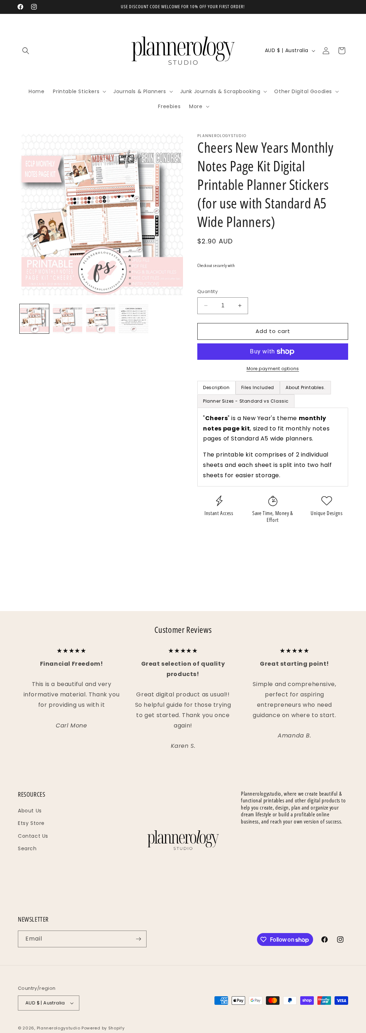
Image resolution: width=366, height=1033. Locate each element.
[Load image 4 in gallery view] (133, 318)
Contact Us (33, 836)
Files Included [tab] (257, 387)
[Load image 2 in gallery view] (67, 318)
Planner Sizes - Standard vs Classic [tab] (246, 401)
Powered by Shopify (103, 1028)
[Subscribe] (138, 939)
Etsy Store (31, 823)
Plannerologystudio (58, 1028)
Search (27, 848)
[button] (26, 51)
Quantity (207, 291)
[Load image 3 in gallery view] (100, 318)
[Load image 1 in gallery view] (34, 318)
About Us (30, 810)
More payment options (273, 369)
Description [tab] (216, 387)
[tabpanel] (272, 447)
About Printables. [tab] (305, 387)
